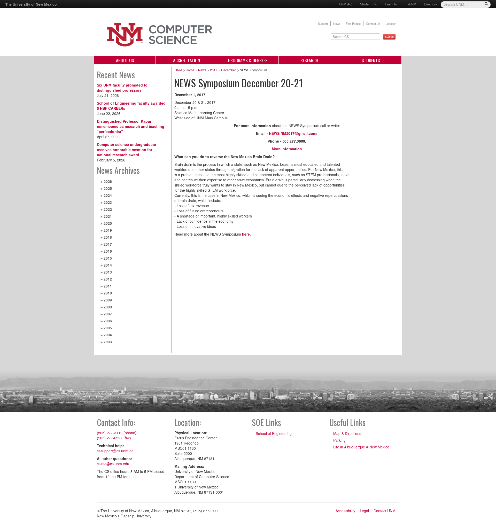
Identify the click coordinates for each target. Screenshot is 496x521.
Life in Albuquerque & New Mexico (361, 446)
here (246, 234)
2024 (108, 195)
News (336, 23)
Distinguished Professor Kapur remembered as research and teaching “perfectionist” (130, 126)
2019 (108, 230)
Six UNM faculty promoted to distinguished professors (122, 87)
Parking (339, 440)
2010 (108, 293)
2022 (108, 209)
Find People (353, 23)
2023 (108, 202)
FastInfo (391, 4)
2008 (108, 306)
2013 (108, 272)
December (228, 70)
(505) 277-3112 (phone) (116, 432)
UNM (178, 70)
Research (309, 60)
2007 (108, 313)
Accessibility (345, 510)
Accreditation (186, 60)
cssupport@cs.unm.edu (116, 450)
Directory (430, 4)
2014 (108, 265)
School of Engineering (274, 433)
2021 (108, 216)
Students (371, 60)
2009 (108, 299)
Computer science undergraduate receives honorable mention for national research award (126, 149)
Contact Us (373, 23)
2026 (108, 181)
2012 (108, 279)
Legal (364, 510)
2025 (108, 188)
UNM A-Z (345, 4)
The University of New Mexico (31, 4)
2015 (108, 258)
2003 (108, 341)
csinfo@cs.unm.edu (113, 463)
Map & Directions (347, 433)
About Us (125, 60)
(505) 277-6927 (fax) (114, 437)
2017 (108, 244)
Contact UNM (385, 510)
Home (190, 70)
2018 (108, 237)
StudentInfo (368, 4)
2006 (108, 320)
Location (391, 23)
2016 (108, 251)
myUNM (410, 4)
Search (389, 36)
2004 (108, 334)
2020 (108, 223)
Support (323, 23)
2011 (108, 286)
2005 (108, 327)
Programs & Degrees (248, 60)
